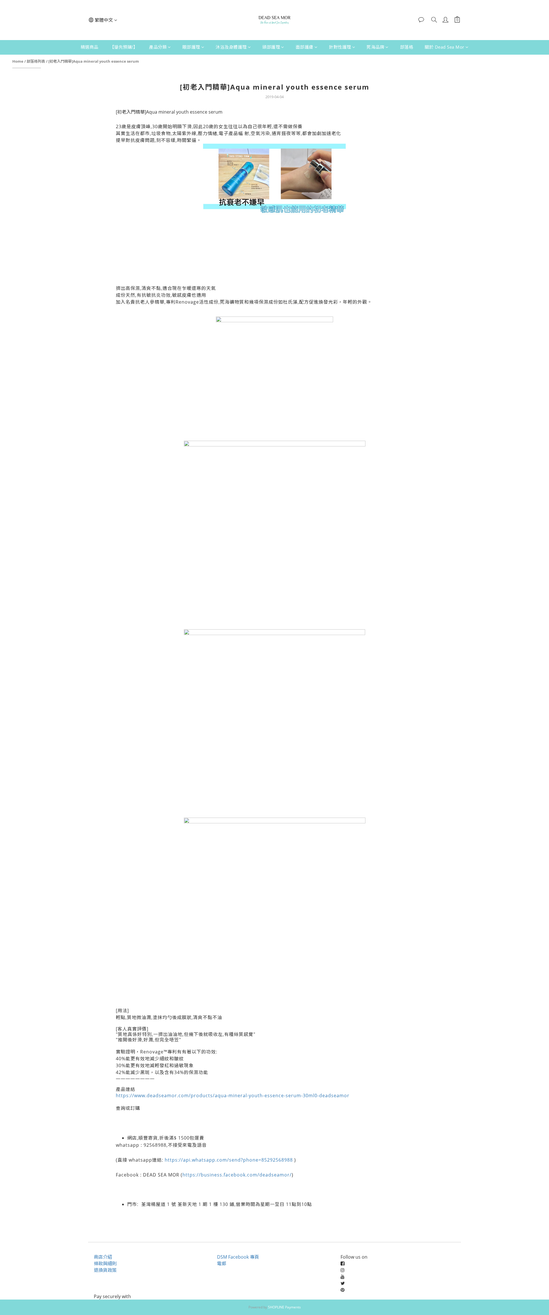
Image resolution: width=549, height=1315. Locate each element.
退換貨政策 (105, 1270)
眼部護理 (191, 47)
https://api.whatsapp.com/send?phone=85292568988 (229, 1160)
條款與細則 (105, 1263)
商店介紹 (103, 1257)
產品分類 (158, 47)
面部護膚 (304, 47)
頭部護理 (271, 47)
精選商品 (89, 47)
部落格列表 (36, 61)
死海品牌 (375, 47)
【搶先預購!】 (124, 47)
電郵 (221, 1263)
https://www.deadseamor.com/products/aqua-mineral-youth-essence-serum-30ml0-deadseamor (232, 1095)
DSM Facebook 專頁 (238, 1257)
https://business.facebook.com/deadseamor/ (237, 1175)
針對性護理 (340, 47)
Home (17, 61)
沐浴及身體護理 (231, 47)
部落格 (406, 47)
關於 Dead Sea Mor (444, 47)
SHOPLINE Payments (284, 1307)
